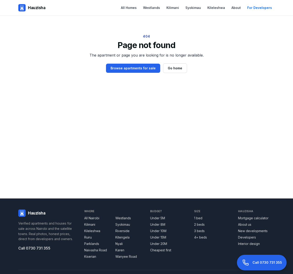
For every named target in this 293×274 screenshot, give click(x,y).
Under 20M (158, 244)
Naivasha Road (95, 250)
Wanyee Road (126, 256)
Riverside (122, 231)
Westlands (151, 8)
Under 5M (157, 218)
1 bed (198, 218)
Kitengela (122, 237)
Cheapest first (160, 250)
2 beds (199, 224)
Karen (119, 250)
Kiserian (90, 256)
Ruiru (88, 237)
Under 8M (157, 224)
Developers (247, 237)
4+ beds (200, 237)
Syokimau (193, 8)
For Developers (259, 8)
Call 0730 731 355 (34, 248)
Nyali (119, 244)
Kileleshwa (216, 8)
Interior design (249, 244)
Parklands (91, 244)
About (236, 8)
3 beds (199, 231)
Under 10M (158, 231)
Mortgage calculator (253, 218)
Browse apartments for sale (133, 68)
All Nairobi (91, 218)
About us (244, 224)
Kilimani (172, 8)
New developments (253, 231)
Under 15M (158, 237)
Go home (175, 68)
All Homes (129, 8)
